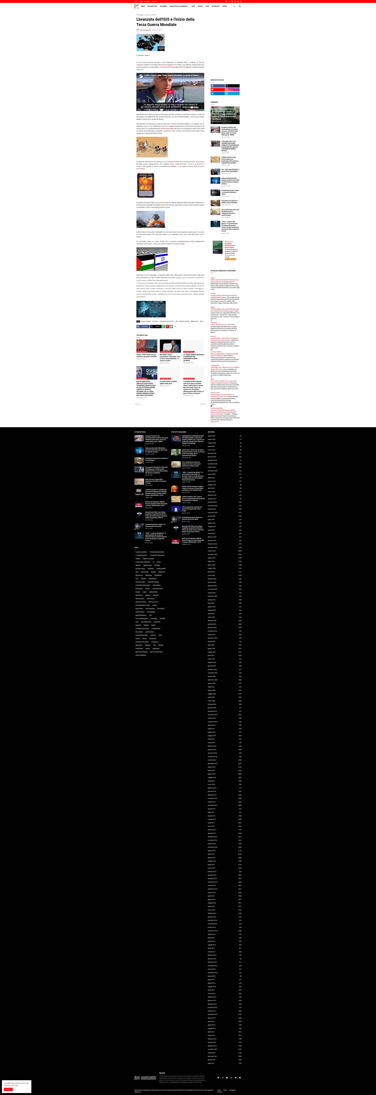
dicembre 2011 (225, 1046)
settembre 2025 (225, 471)
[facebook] (226, 1)
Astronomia (144, 572)
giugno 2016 (225, 857)
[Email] (171, 326)
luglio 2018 (225, 770)
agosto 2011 (225, 1060)
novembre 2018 (225, 756)
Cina (137, 578)
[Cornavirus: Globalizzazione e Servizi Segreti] (218, 241)
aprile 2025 (225, 488)
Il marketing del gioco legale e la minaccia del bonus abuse (230, 192)
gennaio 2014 (225, 958)
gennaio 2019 (225, 749)
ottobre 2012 (225, 1011)
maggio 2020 (225, 694)
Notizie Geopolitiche (217, 408)
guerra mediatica (141, 655)
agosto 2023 (225, 558)
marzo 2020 (225, 701)
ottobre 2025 (225, 467)
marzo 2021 (225, 659)
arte (150, 615)
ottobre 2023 (225, 551)
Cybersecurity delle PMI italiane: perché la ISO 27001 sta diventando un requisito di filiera (230, 181)
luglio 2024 (225, 519)
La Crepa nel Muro (216, 352)
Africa (158, 562)
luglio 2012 (225, 1021)
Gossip (138, 592)
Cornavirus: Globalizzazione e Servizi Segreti (230, 245)
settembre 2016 (225, 847)
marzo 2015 (225, 910)
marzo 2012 (225, 1035)
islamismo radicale (184, 321)
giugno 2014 (225, 941)
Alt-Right (157, 565)
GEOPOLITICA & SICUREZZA (178, 6)
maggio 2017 (225, 819)
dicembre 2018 (225, 753)
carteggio (178, 277)
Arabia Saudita (160, 568)
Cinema (143, 578)
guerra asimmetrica (141, 652)
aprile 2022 (225, 613)
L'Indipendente (215, 365)
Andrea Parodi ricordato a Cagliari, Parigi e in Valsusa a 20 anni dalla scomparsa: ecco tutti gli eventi (192, 488)
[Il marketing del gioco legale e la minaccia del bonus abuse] (215, 193)
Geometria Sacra (158, 588)
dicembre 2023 (225, 544)
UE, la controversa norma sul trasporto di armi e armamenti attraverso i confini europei (230, 212)
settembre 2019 (225, 722)
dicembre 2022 (225, 586)
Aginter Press (147, 565)
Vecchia (202, 404)
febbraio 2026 (225, 453)
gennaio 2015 (225, 917)
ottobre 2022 (225, 593)
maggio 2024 (225, 526)
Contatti (154, 1)
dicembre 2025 (225, 460)
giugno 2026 (225, 439)
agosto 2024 (225, 516)
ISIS (177, 321)
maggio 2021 (225, 652)
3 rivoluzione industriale (143, 562)
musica (200, 6)
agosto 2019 (225, 725)
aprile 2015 (225, 906)
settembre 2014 (225, 931)
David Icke (161, 65)
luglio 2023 (225, 561)
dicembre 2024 (225, 502)
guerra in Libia (163, 202)
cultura (138, 638)
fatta (165, 277)
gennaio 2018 (225, 791)
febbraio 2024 (225, 537)
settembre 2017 (225, 805)
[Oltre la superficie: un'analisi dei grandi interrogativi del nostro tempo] (176, 509)
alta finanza (150, 598)
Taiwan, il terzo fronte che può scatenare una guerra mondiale (146, 355)
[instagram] (241, 1)
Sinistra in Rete (215, 393)
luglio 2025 (225, 478)
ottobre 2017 (225, 802)
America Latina (140, 568)
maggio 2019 (225, 735)
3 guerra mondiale (150, 15)
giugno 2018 (225, 774)
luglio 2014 (225, 938)
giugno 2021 (225, 648)
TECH (207, 6)
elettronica (139, 645)
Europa (147, 588)
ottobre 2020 (225, 676)
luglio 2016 (225, 854)
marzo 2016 (225, 868)
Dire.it (212, 379)
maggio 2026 (225, 443)
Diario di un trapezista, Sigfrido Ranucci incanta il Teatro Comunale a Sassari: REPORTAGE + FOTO (156, 503)
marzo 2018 (225, 784)
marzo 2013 (225, 993)
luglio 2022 (225, 603)
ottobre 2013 (225, 969)
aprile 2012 (225, 1032)
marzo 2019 (225, 742)
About (141, 1)
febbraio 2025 (225, 495)
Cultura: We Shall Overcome (219, 324)
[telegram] (235, 1)
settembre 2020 (225, 680)
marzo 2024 (225, 533)
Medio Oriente (194, 321)
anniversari (160, 608)
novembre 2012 (225, 1007)
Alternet (213, 293)
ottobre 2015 (225, 885)
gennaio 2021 (225, 666)
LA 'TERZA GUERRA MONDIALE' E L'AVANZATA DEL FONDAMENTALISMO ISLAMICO (193, 358)
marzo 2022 (225, 617)
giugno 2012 (225, 1025)
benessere (157, 622)
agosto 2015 (225, 892)
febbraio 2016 (225, 871)
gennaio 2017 (225, 833)
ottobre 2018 (225, 760)
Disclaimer (147, 1)
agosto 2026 (225, 436)
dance (144, 638)
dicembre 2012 (225, 1004)
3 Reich (138, 558)
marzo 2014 (225, 952)
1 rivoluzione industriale (156, 552)
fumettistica (139, 648)
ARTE (193, 6)
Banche (153, 572)
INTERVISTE (216, 6)
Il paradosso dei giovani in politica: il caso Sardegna (229, 201)
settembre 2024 (225, 512)
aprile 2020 (225, 697)
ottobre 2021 (225, 634)
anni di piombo (150, 608)
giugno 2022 (225, 606)
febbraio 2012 (225, 1039)
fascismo (147, 645)
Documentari (156, 585)
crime (160, 635)
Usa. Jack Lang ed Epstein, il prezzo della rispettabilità (230, 170)
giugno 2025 (225, 481)
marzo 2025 (225, 491)
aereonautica (153, 592)
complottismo (156, 628)
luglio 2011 (225, 1063)
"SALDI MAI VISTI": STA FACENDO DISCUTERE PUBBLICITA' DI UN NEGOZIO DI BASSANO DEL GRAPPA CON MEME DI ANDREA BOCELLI (230, 146)
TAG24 (213, 278)
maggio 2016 (225, 861)
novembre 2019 (225, 714)
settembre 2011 (225, 1056)
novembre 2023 (225, 547)
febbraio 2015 (225, 913)
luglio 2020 (225, 687)
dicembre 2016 (225, 836)
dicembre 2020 (225, 669)
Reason (213, 307)
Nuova (138, 404)
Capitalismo (158, 575)
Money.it (213, 336)
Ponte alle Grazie (230, 255)
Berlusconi (162, 572)
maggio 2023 (225, 568)
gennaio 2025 (225, 498)
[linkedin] (238, 1)
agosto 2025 (225, 474)
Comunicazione (140, 582)
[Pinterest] (167, 326)
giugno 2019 (225, 732)
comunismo (139, 632)
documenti (152, 638)
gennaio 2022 (225, 624)
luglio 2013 (225, 979)
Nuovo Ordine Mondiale (178, 164)
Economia (163, 6)
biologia (146, 625)
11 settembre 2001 (141, 555)
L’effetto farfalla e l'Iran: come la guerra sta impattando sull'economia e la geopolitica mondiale (230, 160)
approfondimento (141, 615)
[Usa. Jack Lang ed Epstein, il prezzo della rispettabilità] (215, 172)
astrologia (154, 618)
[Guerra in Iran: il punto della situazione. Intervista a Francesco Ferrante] (139, 482)
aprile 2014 (225, 948)
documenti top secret (142, 642)
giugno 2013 (225, 983)
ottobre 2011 (225, 1053)
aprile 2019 (225, 739)
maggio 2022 (225, 610)
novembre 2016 (225, 840)
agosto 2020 (225, 683)
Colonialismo (152, 578)
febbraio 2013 (225, 997)
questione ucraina (164, 207)
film (154, 645)
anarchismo (139, 608)
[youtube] (232, 1)
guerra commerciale (156, 652)
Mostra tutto (215, 422)
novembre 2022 (225, 589)
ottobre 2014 (225, 927)
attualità (162, 618)
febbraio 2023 (225, 579)
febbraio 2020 (225, 704)
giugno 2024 (225, 523)
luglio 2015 (225, 896)
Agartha (138, 565)
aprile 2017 (225, 823)
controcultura (150, 632)
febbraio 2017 (225, 830)
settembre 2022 (225, 596)
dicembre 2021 (225, 627)
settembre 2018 (225, 763)
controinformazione (142, 635)
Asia (137, 572)
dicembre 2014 (225, 920)
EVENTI (224, 6)
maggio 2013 (225, 986)
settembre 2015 (225, 889)
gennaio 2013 (225, 1000)
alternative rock (153, 602)
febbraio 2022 (225, 620)
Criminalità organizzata (143, 585)
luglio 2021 (225, 645)
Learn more (14, 1085)
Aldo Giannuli (229, 241)
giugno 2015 (225, 899)
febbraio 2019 (225, 746)
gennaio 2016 (225, 875)
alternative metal (141, 602)
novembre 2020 (225, 673)
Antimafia (151, 568)
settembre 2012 (225, 1014)
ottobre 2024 (225, 509)
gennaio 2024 (225, 540)
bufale (153, 625)
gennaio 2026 (225, 457)
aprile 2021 (225, 655)
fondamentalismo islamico (167, 321)
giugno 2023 (225, 565)
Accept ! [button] (8, 1089)
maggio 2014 (225, 945)
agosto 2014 (225, 934)
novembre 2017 (225, 798)
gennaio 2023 (225, 582)
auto (137, 622)
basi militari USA (146, 622)
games (148, 648)
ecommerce (154, 642)
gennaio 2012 (225, 1042)
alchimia (147, 595)
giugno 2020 (225, 690)
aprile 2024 (225, 530)
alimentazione (140, 598)
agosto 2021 (225, 641)
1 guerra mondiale (141, 552)
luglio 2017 (225, 812)
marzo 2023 (225, 575)
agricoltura (139, 595)
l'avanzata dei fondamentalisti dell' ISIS (172, 67)
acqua (144, 592)
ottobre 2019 (225, 718)
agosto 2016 (225, 850)
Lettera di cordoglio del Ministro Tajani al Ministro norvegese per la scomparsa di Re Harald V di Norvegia (223, 412)
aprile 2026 (225, 446)
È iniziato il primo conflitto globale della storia (168, 382)
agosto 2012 (225, 1018)
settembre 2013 (225, 972)
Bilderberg (149, 575)
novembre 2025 (225, 464)
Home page (139, 15)
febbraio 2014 (225, 955)
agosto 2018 (225, 767)
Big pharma (139, 575)
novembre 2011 (225, 1049)
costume (153, 635)
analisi (154, 605)
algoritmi (155, 595)
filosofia (160, 645)
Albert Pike (151, 280)
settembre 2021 (225, 638)
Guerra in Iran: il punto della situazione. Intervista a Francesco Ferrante (155, 481)
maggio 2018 (225, 777)
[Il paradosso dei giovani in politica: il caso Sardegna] (215, 203)
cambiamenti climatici (142, 628)
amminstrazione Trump (143, 605)
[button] (235, 6)
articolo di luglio (180, 244)
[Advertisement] (225, 43)
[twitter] (229, 1)
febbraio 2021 (225, 662)
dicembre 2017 (225, 795)
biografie (138, 625)
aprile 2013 (225, 990)
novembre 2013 (225, 965)
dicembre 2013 (225, 962)
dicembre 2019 (225, 711)
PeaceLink (214, 322)
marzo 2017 (225, 826)
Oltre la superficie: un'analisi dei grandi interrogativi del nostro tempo (192, 509)
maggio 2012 (225, 1028)
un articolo (172, 124)
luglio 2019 (225, 728)
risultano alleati (165, 128)
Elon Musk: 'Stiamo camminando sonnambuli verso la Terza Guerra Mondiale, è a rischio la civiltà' (170, 358)
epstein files (152, 6)
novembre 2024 (225, 505)
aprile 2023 (225, 572)
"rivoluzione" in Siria (169, 131)
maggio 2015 (225, 903)
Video (201, 321)
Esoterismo (139, 588)
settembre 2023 (225, 554)
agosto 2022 (225, 600)
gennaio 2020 (225, 708)
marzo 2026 (225, 450)
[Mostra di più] (175, 326)
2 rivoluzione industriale (157, 555)
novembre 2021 (225, 631)
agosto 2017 (225, 809)
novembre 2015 (225, 882)
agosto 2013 (225, 976)
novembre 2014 (225, 924)
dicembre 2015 (225, 878)
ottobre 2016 (225, 843)
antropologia (151, 612)
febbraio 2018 (225, 788)
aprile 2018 (225, 781)
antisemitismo (140, 612)
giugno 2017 (225, 816)
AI (153, 562)
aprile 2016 (225, 864)
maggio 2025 (225, 484)
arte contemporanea (142, 618)
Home (136, 1)
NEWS (143, 6)
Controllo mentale (153, 582)
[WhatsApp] (163, 326)
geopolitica (156, 648)
